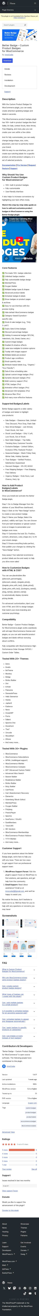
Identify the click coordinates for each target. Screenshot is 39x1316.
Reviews (7, 75)
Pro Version (22, 165)
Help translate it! (19, 18)
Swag (24, 1254)
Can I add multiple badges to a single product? (12, 1004)
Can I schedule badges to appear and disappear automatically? (15, 1020)
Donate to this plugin (10, 1210)
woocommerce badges (28, 1121)
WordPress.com (9, 1261)
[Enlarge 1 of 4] (16, 922)
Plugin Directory (8, 10)
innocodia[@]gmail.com (14, 891)
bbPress (6, 1269)
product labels (31, 1117)
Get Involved (26, 1242)
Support (7, 92)
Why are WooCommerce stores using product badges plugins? (14, 979)
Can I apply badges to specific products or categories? (14, 1029)
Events (23, 1246)
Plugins (23, 1232)
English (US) (32, 1103)
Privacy (5, 1235)
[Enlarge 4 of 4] (34, 942)
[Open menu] (35, 3)
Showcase (25, 1224)
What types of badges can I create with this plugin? (13, 995)
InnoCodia (9, 55)
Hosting (5, 1232)
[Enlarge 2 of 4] (34, 922)
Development (9, 86)
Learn (4, 1242)
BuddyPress (8, 1273)
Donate (25, 1250)
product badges (31, 1112)
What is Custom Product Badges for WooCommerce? (13, 970)
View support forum (10, 1191)
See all (34, 1169)
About (4, 1224)
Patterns (24, 1235)
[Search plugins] (25, 25)
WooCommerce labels (29, 1126)
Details (7, 69)
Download (7, 61)
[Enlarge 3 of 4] (16, 932)
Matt (5, 1265)
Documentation (9, 165)
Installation (8, 80)
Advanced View (8, 1132)
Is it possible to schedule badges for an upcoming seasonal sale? (15, 1012)
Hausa (9, 1283)
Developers (6, 1250)
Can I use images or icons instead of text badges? (12, 1037)
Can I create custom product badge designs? (11, 987)
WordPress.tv (8, 1254)
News (4, 1228)
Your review (6, 1169)
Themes (24, 1228)
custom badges (31, 1108)
